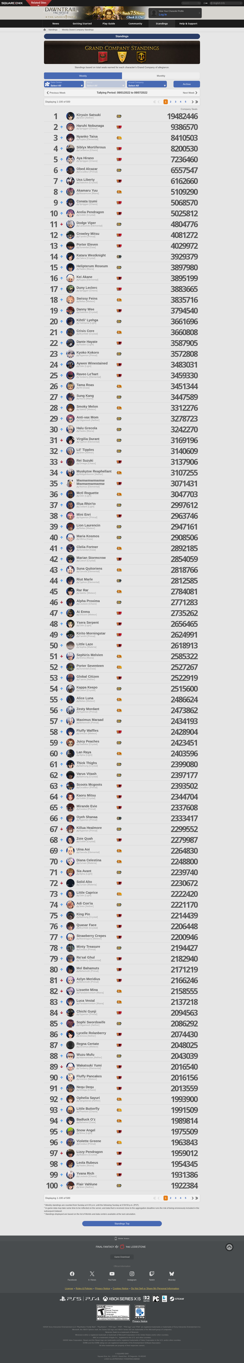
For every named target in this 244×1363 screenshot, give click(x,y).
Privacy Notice (102, 1288)
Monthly (161, 75)
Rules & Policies (84, 1288)
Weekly (83, 75)
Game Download (122, 1257)
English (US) (219, 3)
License (69, 1288)
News (93, 1280)
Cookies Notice (120, 1288)
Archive (187, 84)
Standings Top (122, 1223)
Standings (52, 30)
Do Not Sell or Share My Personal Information (155, 1288)
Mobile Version (123, 1238)
